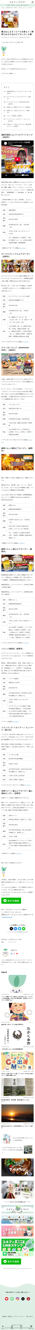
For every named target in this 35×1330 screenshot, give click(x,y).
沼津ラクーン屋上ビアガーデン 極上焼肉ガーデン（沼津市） (19, 125)
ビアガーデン (13, 942)
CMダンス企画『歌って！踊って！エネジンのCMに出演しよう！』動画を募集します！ (17, 1074)
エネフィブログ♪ (17, 2)
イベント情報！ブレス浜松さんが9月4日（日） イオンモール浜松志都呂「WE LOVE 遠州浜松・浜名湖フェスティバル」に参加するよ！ (17, 998)
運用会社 (10, 1316)
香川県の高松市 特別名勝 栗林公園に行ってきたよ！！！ (15, 1100)
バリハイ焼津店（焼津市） (15, 116)
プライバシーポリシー (19, 1316)
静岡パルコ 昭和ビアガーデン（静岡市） (19, 107)
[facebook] (11, 953)
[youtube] (17, 953)
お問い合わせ (29, 1316)
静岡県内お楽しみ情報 (11, 7)
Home (3, 7)
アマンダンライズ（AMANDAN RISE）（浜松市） (18, 103)
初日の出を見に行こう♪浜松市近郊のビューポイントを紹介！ (17, 1126)
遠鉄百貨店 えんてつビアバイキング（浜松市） (19, 92)
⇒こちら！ (22, 248)
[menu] (32, 2)
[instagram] (14, 953)
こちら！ (28, 785)
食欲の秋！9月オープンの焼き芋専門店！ (12, 1024)
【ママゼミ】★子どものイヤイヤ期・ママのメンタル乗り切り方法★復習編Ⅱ (12, 1150)
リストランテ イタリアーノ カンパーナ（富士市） (18, 120)
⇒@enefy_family (6, 917)
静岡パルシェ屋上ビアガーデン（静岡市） (18, 111)
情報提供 (4, 1316)
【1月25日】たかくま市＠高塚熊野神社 (12, 1049)
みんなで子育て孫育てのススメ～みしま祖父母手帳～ (23, 1139)
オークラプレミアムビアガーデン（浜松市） (19, 97)
